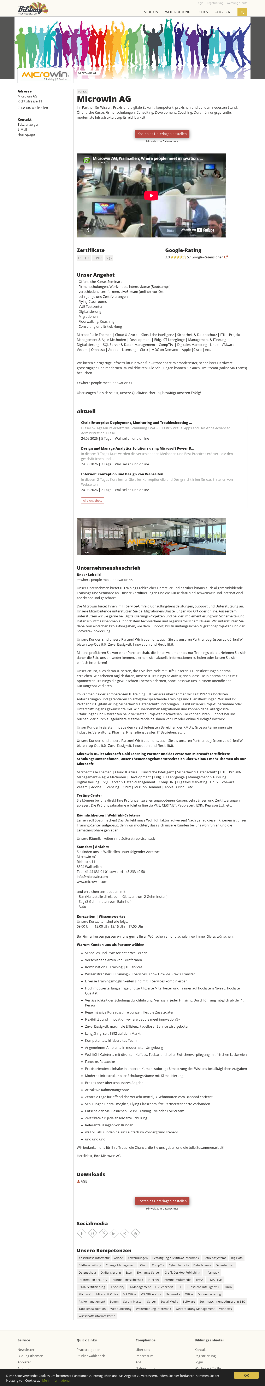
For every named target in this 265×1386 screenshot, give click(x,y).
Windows (225, 1309)
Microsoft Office (107, 1294)
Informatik (212, 1272)
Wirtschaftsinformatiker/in (97, 1316)
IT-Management (140, 1287)
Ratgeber (222, 12)
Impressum (144, 1356)
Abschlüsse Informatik (94, 1258)
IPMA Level (215, 1280)
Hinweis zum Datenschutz (162, 141)
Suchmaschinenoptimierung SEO (222, 1301)
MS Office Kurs (151, 1294)
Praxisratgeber (88, 1349)
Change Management (121, 1265)
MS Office (129, 1294)
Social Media (169, 1301)
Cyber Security (179, 1265)
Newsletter (26, 1349)
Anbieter (24, 1362)
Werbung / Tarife (208, 1368)
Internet (153, 1280)
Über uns (143, 1349)
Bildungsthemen (30, 1356)
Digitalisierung (111, 1272)
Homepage (26, 134)
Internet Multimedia (178, 1280)
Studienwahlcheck (91, 1356)
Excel (128, 1272)
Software (189, 1301)
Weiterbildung (177, 12)
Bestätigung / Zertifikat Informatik (175, 1258)
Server (151, 1301)
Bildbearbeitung (90, 1265)
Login (199, 1362)
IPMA (199, 1280)
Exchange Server (148, 1272)
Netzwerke (173, 1294)
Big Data (237, 1258)
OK (246, 1375)
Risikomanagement (92, 1301)
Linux (228, 1287)
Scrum (114, 1301)
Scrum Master (133, 1301)
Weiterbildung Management (195, 1309)
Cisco (143, 1265)
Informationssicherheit (127, 1280)
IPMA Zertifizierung (92, 1287)
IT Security (117, 1287)
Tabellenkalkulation (92, 1309)
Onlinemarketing (209, 1294)
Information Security (93, 1280)
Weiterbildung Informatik (153, 1309)
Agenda (23, 1368)
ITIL (179, 1287)
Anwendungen (138, 1258)
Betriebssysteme (215, 1258)
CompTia (158, 1265)
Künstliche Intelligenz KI (203, 1287)
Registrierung (205, 1356)
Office (189, 1294)
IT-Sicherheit (164, 1287)
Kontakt (201, 1349)
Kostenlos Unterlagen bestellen (162, 133)
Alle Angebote (92, 501)
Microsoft (85, 1294)
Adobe (118, 1258)
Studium (151, 12)
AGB (83, 1181)
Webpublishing (120, 1309)
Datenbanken (225, 1265)
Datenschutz (87, 1272)
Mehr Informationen (56, 1380)
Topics (202, 12)
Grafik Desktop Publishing (182, 1272)
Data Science (202, 1265)
